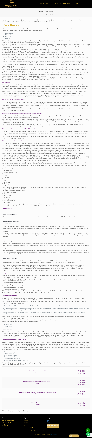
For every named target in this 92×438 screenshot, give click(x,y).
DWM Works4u (54, 434)
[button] (88, 434)
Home (40, 14)
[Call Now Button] (88, 430)
